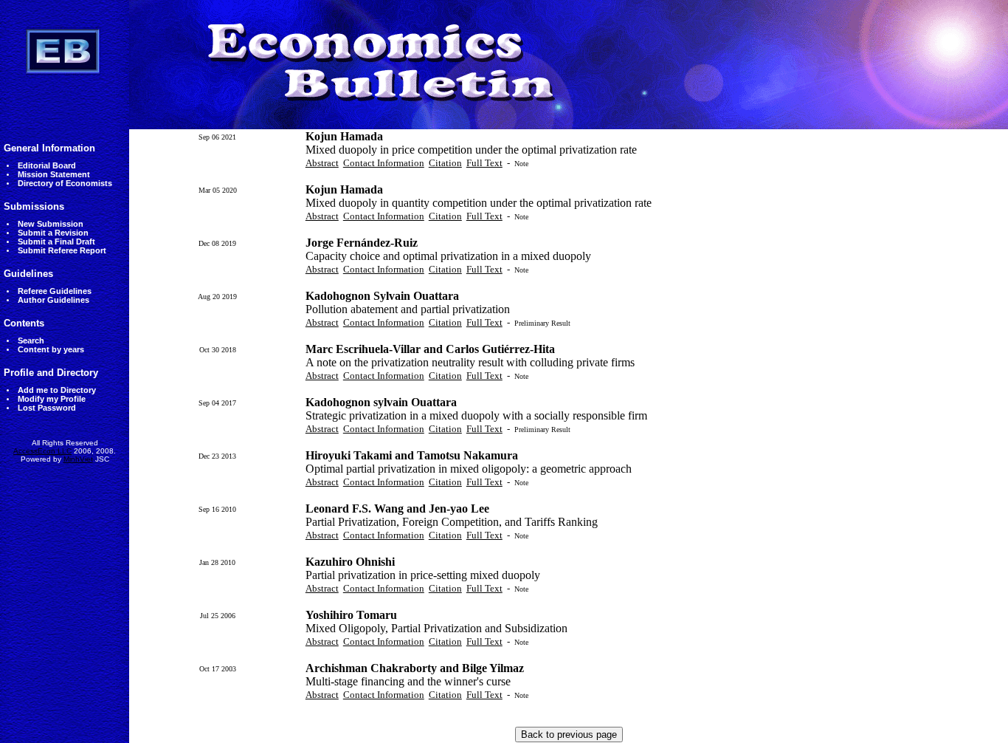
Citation (445, 162)
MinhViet (78, 459)
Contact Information (383, 162)
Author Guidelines (53, 299)
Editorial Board (47, 165)
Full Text (484, 162)
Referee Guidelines (55, 291)
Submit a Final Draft (56, 241)
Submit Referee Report (62, 250)
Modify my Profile (52, 398)
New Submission (50, 223)
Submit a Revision (53, 232)
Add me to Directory (57, 390)
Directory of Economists (65, 183)
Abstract (322, 162)
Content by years (51, 349)
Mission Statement (54, 174)
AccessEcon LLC (42, 451)
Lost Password (47, 407)
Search (31, 340)
